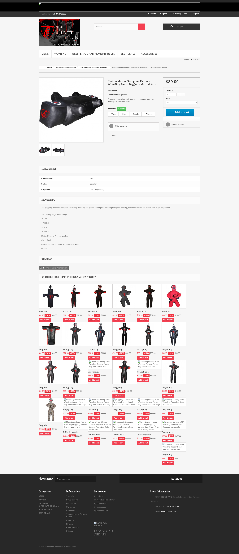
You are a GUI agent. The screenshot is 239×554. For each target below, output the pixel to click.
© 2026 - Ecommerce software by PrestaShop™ (58, 546)
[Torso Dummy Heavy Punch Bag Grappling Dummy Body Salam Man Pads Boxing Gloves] (149, 426)
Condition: (112, 95)
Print (114, 135)
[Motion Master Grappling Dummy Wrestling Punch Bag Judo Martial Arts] (71, 110)
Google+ (136, 114)
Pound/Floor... (95, 434)
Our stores (70, 507)
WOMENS (60, 53)
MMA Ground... (70, 432)
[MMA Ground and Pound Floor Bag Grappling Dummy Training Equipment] (75, 424)
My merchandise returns (104, 500)
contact (187, 59)
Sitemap (69, 531)
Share (124, 114)
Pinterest (149, 114)
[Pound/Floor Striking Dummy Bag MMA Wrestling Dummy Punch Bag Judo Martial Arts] (100, 426)
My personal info (101, 511)
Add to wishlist (177, 125)
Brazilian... (44, 311)
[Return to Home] (41, 67)
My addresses (100, 507)
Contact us (152, 14)
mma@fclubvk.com (168, 511)
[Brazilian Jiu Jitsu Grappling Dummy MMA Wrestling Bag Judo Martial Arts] (51, 296)
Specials (70, 496)
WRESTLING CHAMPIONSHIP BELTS (93, 53)
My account (100, 491)
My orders (98, 496)
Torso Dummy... (144, 434)
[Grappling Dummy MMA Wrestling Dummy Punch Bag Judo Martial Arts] (75, 334)
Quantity (169, 90)
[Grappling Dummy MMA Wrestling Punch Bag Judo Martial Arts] (174, 402)
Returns (69, 524)
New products (72, 500)
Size (168, 99)
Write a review (120, 126)
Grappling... (44, 349)
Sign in (196, 14)
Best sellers (71, 503)
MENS (45, 53)
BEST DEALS (127, 53)
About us (70, 520)
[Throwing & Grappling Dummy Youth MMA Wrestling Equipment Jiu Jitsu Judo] (124, 426)
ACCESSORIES (149, 53)
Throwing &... (119, 434)
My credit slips (100, 503)
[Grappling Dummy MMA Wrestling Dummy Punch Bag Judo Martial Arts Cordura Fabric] (51, 410)
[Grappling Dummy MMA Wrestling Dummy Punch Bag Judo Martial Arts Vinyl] (75, 402)
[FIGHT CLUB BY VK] (64, 32)
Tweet (113, 114)
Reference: (112, 91)
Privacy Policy (72, 527)
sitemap (196, 59)
